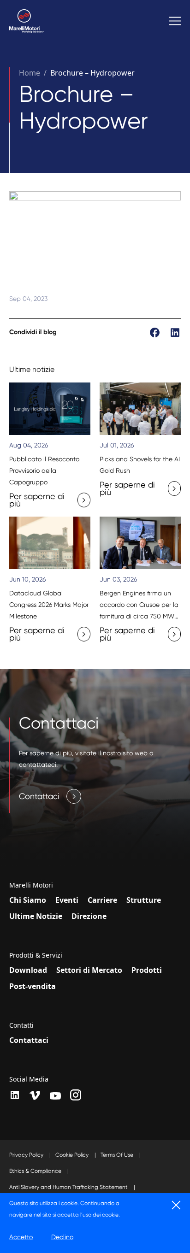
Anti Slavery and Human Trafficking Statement (69, 1187)
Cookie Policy (72, 1155)
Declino (62, 1237)
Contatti (21, 1025)
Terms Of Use (118, 1155)
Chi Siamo (27, 900)
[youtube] (55, 1095)
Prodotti (146, 970)
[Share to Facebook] (155, 331)
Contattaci (28, 1040)
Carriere (102, 900)
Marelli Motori (31, 885)
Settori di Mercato (89, 970)
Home (29, 73)
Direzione (89, 916)
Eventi (66, 900)
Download (28, 970)
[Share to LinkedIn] (175, 331)
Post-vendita (32, 986)
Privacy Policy (27, 1155)
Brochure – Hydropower (92, 73)
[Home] (26, 21)
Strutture (143, 900)
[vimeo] (35, 1095)
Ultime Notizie (35, 916)
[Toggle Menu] (175, 21)
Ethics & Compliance (36, 1171)
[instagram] (75, 1094)
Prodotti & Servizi (35, 955)
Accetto (21, 1237)
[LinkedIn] (14, 1094)
